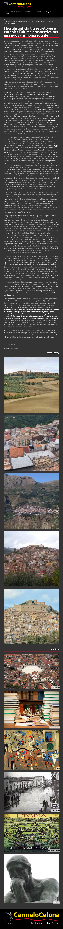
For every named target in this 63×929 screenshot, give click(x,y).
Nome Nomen (56, 811)
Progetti (48, 12)
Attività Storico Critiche (16, 12)
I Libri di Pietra (55, 688)
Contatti (7, 14)
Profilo (6, 12)
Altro (53, 12)
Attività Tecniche (40, 12)
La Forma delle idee (54, 850)
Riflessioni (57, 902)
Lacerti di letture (55, 727)
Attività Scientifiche (29, 12)
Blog (58, 769)
